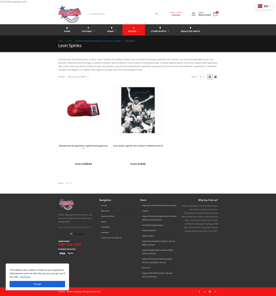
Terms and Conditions (111, 238)
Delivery (105, 232)
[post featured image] (83, 110)
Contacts (105, 227)
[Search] (157, 13)
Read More (25, 276)
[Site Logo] (69, 14)
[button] (209, 76)
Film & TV (146, 268)
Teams (145, 211)
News (103, 221)
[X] (204, 291)
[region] (37, 277)
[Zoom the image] (72, 200)
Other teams (148, 236)
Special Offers (107, 216)
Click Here (176, 15)
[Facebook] (199, 291)
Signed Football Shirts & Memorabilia (159, 205)
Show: (194, 76)
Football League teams (153, 225)
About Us (105, 211)
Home (104, 205)
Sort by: (61, 76)
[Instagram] (215, 291)
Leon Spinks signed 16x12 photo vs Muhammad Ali (138, 145)
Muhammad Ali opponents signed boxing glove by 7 (83, 147)
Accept (37, 284)
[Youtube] (210, 291)
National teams (149, 230)
